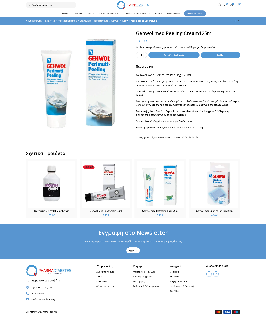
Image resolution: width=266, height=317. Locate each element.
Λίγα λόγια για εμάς (105, 271)
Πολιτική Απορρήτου (142, 276)
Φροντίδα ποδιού (67, 20)
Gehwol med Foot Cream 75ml (106, 210)
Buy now (220, 55)
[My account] (219, 5)
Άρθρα (99, 276)
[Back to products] (235, 21)
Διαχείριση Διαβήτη (178, 281)
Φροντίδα (50, 20)
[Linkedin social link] (193, 137)
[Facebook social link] (182, 137)
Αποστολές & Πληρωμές (144, 271)
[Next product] (238, 21)
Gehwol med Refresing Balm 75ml (160, 210)
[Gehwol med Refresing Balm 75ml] (160, 184)
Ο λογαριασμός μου (105, 286)
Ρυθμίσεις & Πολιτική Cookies (146, 286)
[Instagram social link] (216, 274)
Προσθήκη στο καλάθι (174, 55)
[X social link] (186, 137)
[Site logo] (133, 4)
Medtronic (174, 271)
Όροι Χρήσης (139, 281)
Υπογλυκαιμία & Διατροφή (182, 286)
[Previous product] (231, 21)
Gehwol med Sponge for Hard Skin (214, 210)
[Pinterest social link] (190, 137)
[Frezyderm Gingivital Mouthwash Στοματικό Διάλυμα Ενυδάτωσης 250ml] (51, 184)
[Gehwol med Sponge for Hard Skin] (214, 184)
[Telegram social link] (197, 137)
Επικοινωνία (102, 281)
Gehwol (115, 20)
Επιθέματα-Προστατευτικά (94, 20)
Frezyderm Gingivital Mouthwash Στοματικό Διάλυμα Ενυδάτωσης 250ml (51, 212)
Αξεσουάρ (174, 276)
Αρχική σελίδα (33, 20)
